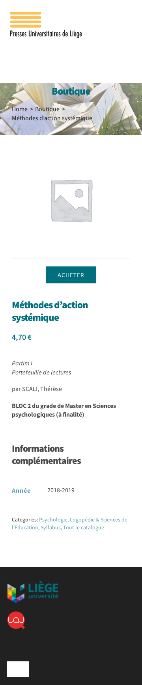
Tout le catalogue (83, 528)
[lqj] (16, 614)
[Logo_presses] (46, 15)
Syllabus (51, 528)
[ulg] (32, 584)
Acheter (71, 275)
